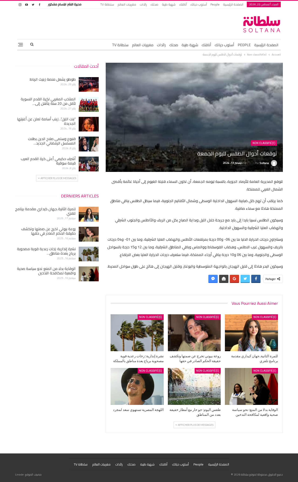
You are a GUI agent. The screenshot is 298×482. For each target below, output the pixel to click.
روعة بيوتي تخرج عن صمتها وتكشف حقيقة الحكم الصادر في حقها (48, 231)
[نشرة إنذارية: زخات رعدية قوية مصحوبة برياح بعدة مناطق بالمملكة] (137, 332)
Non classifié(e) (264, 143)
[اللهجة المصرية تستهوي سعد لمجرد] (137, 386)
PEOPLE (244, 44)
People (215, 4)
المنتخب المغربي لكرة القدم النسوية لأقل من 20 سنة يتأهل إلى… (48, 101)
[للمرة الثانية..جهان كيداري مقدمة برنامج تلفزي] (251, 332)
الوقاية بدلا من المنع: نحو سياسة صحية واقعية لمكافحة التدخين (46, 270)
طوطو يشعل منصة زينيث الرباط (53, 79)
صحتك (154, 4)
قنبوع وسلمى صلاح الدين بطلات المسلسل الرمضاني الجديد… (52, 141)
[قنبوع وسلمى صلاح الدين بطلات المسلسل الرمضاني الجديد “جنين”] (89, 144)
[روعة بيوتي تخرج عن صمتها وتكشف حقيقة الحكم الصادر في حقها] (194, 332)
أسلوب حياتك (198, 4)
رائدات (143, 4)
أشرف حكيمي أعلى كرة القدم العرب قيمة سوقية (48, 161)
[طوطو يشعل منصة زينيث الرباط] (89, 84)
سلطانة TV (107, 4)
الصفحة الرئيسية (233, 4)
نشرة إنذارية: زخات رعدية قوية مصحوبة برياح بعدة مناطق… (46, 251)
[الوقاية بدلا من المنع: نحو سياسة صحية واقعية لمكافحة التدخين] (251, 386)
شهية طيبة (169, 4)
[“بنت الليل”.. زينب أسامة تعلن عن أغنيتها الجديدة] (89, 124)
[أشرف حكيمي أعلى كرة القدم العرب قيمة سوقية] (89, 164)
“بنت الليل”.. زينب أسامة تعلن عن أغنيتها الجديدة (46, 121)
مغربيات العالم (127, 4)
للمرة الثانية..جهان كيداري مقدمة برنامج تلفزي (45, 211)
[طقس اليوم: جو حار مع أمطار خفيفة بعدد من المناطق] (194, 386)
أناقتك (183, 4)
